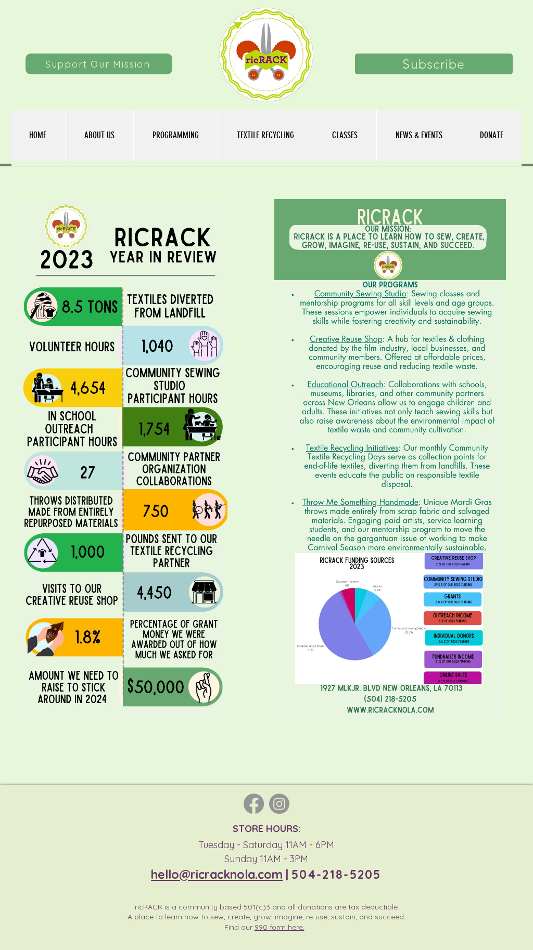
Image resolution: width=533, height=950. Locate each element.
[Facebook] (254, 804)
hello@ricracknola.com (217, 874)
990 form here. (279, 927)
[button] (175, 135)
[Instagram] (279, 804)
